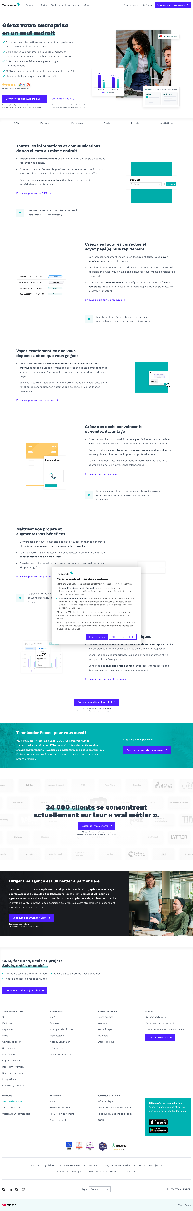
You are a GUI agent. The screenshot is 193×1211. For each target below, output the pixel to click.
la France (75, 629)
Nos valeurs (104, 1023)
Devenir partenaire (155, 1017)
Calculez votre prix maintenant (145, 750)
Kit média (103, 1035)
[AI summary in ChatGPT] (23, 1189)
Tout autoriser (97, 637)
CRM (16, 123)
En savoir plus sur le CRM (31, 193)
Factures (45, 123)
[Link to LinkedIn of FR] (10, 1189)
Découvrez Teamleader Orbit (29, 917)
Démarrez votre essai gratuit (171, 5)
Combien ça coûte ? (13, 1085)
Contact (88, 5)
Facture (93, 1165)
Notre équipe (105, 1029)
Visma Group (184, 1205)
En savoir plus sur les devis (101, 474)
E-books (54, 1023)
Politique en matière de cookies (115, 1113)
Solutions (31, 5)
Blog (52, 1017)
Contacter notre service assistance (164, 1029)
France (149, 5)
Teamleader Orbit (11, 1107)
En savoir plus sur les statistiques (105, 679)
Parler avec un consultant (159, 1023)
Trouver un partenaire (62, 1113)
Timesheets (131, 1171)
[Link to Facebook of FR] (3, 1189)
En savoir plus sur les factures (103, 300)
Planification (9, 1054)
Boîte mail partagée (13, 1073)
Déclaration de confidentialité (114, 1107)
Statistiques (167, 123)
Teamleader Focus (12, 1101)
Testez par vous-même (94, 825)
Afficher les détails (122, 637)
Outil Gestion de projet (68, 1171)
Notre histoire (105, 1017)
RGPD (101, 1120)
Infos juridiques (106, 1101)
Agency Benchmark (60, 1042)
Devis (107, 123)
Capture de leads (11, 1060)
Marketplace (57, 1035)
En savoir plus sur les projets (33, 576)
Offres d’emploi (106, 1042)
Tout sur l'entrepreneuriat (65, 5)
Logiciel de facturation (118, 1165)
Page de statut (58, 1120)
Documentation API (60, 1054)
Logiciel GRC (49, 1165)
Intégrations (9, 1079)
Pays (84, 1189)
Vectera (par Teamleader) (16, 1113)
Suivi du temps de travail (103, 1171)
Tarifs (44, 5)
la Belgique (61, 629)
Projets (135, 123)
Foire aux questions (61, 1107)
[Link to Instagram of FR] (16, 1189)
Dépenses (77, 123)
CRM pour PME (72, 1165)
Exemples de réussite (61, 1029)
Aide (52, 1101)
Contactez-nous (61, 98)
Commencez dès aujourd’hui (23, 98)
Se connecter (132, 5)
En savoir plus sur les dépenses (35, 400)
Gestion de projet (11, 1042)
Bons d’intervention (13, 1066)
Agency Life (56, 1048)
